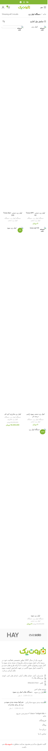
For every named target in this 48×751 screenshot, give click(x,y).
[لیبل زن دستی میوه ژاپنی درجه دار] (35, 319)
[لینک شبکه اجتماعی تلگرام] (20, 2)
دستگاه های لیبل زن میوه (22, 692)
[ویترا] (35, 635)
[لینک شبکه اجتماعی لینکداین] (27, 2)
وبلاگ (44, 725)
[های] (13, 635)
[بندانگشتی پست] (40, 694)
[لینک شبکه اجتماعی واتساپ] (24, 2)
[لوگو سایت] (24, 7)
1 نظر (20, 696)
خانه (44, 14)
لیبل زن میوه (35, 616)
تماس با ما (42, 734)
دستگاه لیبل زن (38, 218)
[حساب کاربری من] (3, 7)
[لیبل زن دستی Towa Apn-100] (12, 118)
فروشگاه (42, 720)
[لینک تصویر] (32, 651)
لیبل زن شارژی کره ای (12, 414)
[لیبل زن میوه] (35, 521)
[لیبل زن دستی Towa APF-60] (35, 118)
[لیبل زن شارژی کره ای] (12, 319)
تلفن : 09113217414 (35, 683)
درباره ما (42, 729)
